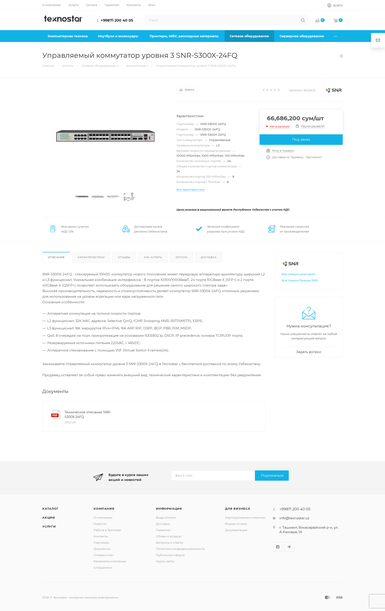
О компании (103, 517)
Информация (169, 508)
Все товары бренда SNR (300, 280)
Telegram (289, 547)
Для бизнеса (237, 508)
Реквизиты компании (110, 561)
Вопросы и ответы (169, 542)
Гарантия (163, 530)
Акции (48, 517)
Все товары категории (298, 274)
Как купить (153, 257)
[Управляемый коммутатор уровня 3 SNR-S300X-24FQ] (105, 136)
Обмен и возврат (169, 536)
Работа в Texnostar (107, 530)
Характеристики (91, 257)
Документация (236, 530)
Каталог (50, 508)
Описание (56, 257)
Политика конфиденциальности (180, 549)
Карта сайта (165, 561)
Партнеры (101, 542)
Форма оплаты (236, 524)
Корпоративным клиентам (245, 517)
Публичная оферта (170, 555)
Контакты (101, 536)
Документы (102, 549)
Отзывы (124, 257)
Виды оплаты (166, 517)
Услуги (49, 526)
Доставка (208, 257)
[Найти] (302, 20)
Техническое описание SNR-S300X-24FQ (88, 414)
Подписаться (272, 475)
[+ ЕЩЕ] (336, 36)
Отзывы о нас (104, 555)
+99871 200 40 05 (117, 20)
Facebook (278, 547)
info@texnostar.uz (294, 518)
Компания (104, 508)
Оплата (182, 257)
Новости (100, 524)
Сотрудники (103, 567)
